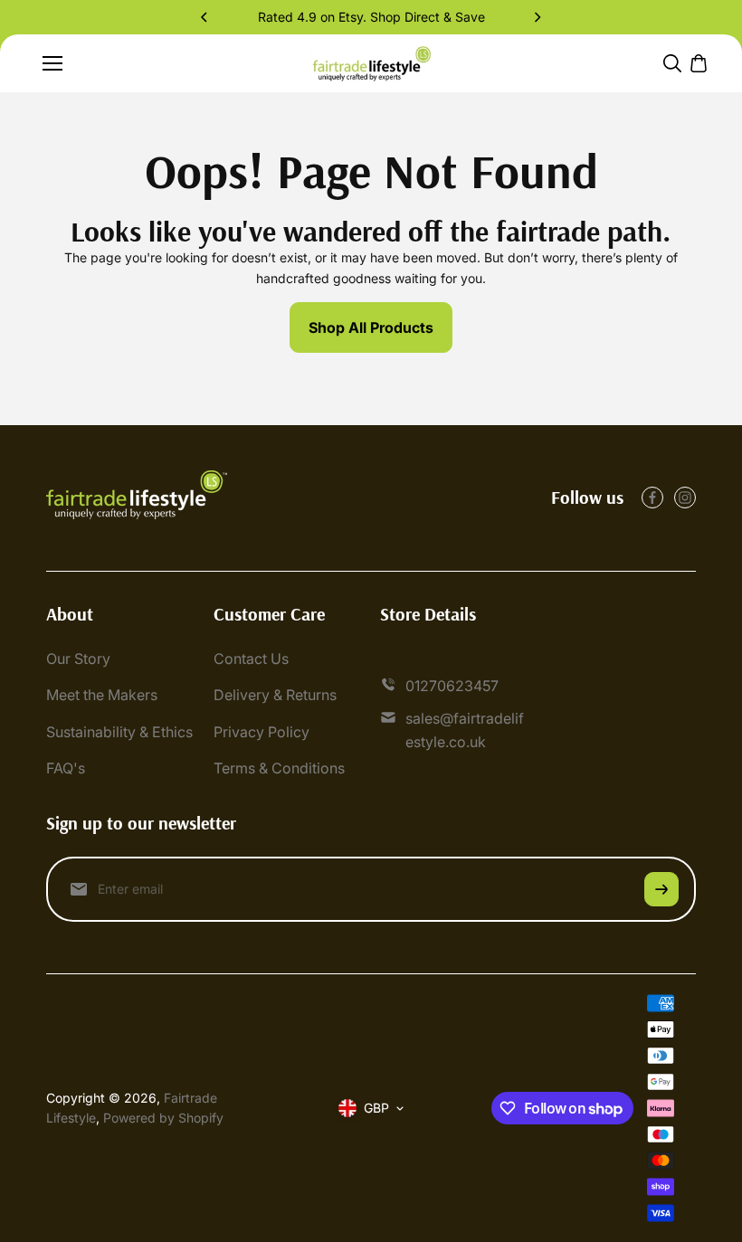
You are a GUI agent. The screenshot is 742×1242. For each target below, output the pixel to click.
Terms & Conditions (279, 768)
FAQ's (65, 768)
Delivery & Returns (275, 695)
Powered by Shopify (163, 1117)
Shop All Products (371, 327)
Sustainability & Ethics (119, 732)
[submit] (661, 889)
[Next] (536, 17)
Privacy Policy (261, 732)
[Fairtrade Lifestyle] (371, 64)
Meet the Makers (101, 695)
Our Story (78, 658)
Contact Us (251, 658)
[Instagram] (685, 497)
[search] (672, 63)
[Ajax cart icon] (698, 63)
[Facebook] (652, 497)
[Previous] (205, 17)
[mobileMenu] (52, 63)
